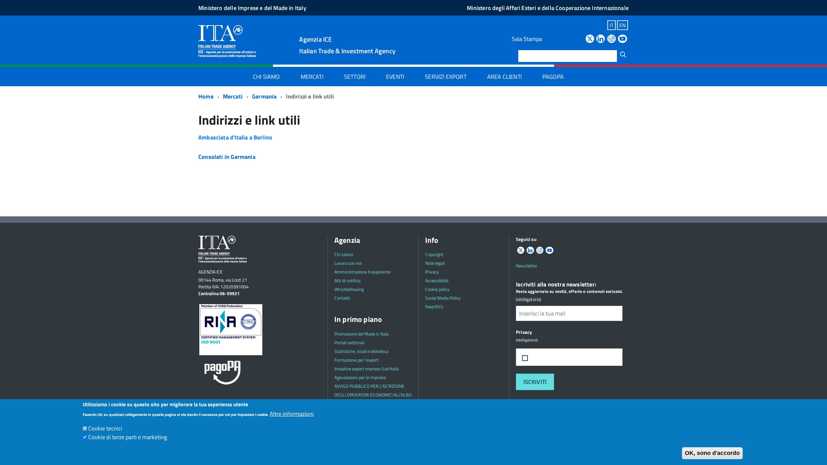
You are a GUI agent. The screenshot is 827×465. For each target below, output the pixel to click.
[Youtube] (622, 39)
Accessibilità (436, 280)
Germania (264, 96)
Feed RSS (434, 306)
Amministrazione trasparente (362, 271)
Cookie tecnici (105, 428)
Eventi (395, 76)
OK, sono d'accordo (712, 453)
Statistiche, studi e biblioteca (361, 351)
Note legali (435, 263)
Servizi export (445, 76)
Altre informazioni (292, 413)
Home (206, 96)
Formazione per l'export (356, 359)
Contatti (342, 297)
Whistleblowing (349, 289)
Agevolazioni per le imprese (360, 377)
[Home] (227, 40)
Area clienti (504, 76)
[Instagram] (611, 39)
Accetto (547, 357)
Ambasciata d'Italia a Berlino (235, 137)
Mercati (312, 76)
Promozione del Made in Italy (361, 333)
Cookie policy (437, 289)
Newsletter (526, 265)
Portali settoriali (349, 342)
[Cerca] (623, 54)
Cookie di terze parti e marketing (127, 437)
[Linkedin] (600, 39)
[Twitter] (590, 39)
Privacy (432, 271)
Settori (354, 76)
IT (611, 25)
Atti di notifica (347, 280)
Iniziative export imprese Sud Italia (366, 368)
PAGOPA (553, 76)
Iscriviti (535, 381)
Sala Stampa (527, 39)
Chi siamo (266, 76)
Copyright (434, 254)
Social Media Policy (443, 297)
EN (622, 25)
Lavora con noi (348, 263)
